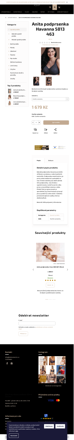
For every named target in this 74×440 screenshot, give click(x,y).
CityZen (13, 69)
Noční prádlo (14, 44)
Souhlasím (60, 426)
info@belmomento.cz (12, 357)
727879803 (8, 359)
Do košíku (57, 122)
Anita (50, 39)
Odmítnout (49, 426)
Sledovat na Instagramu (53, 386)
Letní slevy (14, 66)
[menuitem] (6, 12)
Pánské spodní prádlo (19, 40)
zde (17, 431)
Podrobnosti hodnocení (50, 45)
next (67, 269)
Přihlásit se (23, 334)
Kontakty (8, 421)
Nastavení (13, 436)
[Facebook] (7, 363)
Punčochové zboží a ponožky (17, 74)
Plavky (12, 48)
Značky (12, 79)
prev (33, 269)
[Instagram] (12, 363)
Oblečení (13, 51)
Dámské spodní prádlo (17, 35)
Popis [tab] (39, 161)
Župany (12, 55)
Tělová (50, 275)
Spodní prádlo (15, 30)
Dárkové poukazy (16, 62)
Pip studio (13, 58)
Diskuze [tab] (50, 161)
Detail (49, 285)
